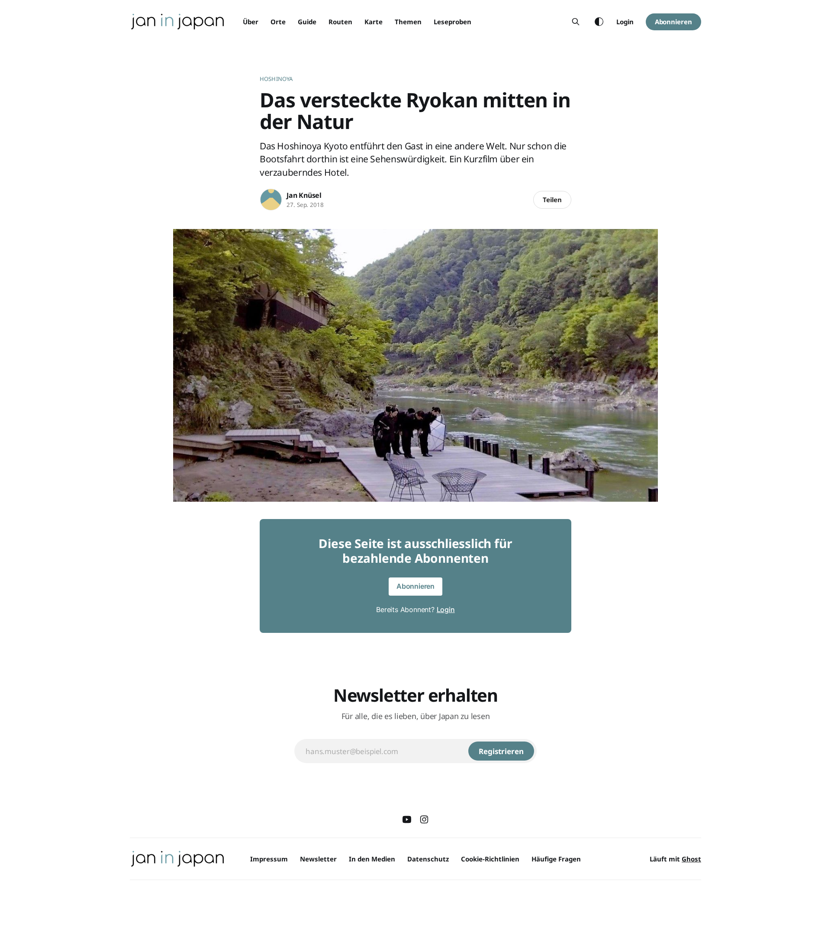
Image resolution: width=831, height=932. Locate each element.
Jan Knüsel (304, 195)
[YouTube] (407, 819)
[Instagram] (424, 819)
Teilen (552, 199)
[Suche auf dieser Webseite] (576, 22)
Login (625, 21)
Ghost (691, 859)
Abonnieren (673, 21)
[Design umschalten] (599, 22)
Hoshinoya (276, 79)
